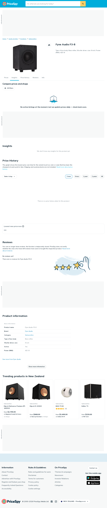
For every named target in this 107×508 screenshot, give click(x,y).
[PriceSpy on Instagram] (56, 501)
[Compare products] (49, 45)
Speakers (23, 39)
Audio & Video (13, 39)
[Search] (83, 3)
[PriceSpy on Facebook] (51, 501)
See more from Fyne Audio (12, 359)
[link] (15, 399)
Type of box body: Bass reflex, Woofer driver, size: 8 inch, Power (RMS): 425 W (78, 51)
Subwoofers (32, 39)
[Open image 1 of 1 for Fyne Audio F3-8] (25, 58)
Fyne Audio (29, 331)
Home (4, 39)
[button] (9, 88)
